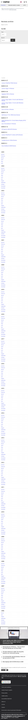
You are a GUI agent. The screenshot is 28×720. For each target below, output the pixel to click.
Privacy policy (4, 693)
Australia (3, 670)
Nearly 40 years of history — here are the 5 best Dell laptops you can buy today (14, 647)
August (2, 180)
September (3, 182)
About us (3, 701)
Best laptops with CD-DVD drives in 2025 (13, 661)
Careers (3, 707)
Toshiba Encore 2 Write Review (9, 140)
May (2, 161)
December (3, 188)
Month (3, 38)
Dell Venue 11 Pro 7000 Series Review (11, 115)
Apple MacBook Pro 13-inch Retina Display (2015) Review (14, 121)
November (3, 186)
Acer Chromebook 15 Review (9, 123)
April (2, 159)
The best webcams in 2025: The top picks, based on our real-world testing (13, 652)
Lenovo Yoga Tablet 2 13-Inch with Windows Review (12, 103)
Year (2, 32)
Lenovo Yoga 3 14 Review (8, 88)
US (7, 670)
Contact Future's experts (7, 690)
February (3, 156)
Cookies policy (5, 695)
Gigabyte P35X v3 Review (8, 94)
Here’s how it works (12, 9)
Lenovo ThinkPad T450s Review (9, 83)
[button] (1, 2)
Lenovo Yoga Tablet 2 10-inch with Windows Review (12, 100)
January (2, 154)
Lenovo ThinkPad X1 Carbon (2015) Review (12, 135)
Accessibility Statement (7, 698)
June (2, 163)
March (2, 157)
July (2, 179)
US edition (8, 716)
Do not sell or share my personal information (11, 710)
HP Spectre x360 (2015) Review (9, 129)
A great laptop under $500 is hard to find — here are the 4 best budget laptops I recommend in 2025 (14, 642)
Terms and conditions (6, 687)
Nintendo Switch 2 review (14, 5)
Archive (3, 704)
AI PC (24, 5)
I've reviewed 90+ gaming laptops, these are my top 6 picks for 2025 (14, 657)
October (2, 184)
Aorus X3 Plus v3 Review (8, 109)
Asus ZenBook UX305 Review (9, 146)
